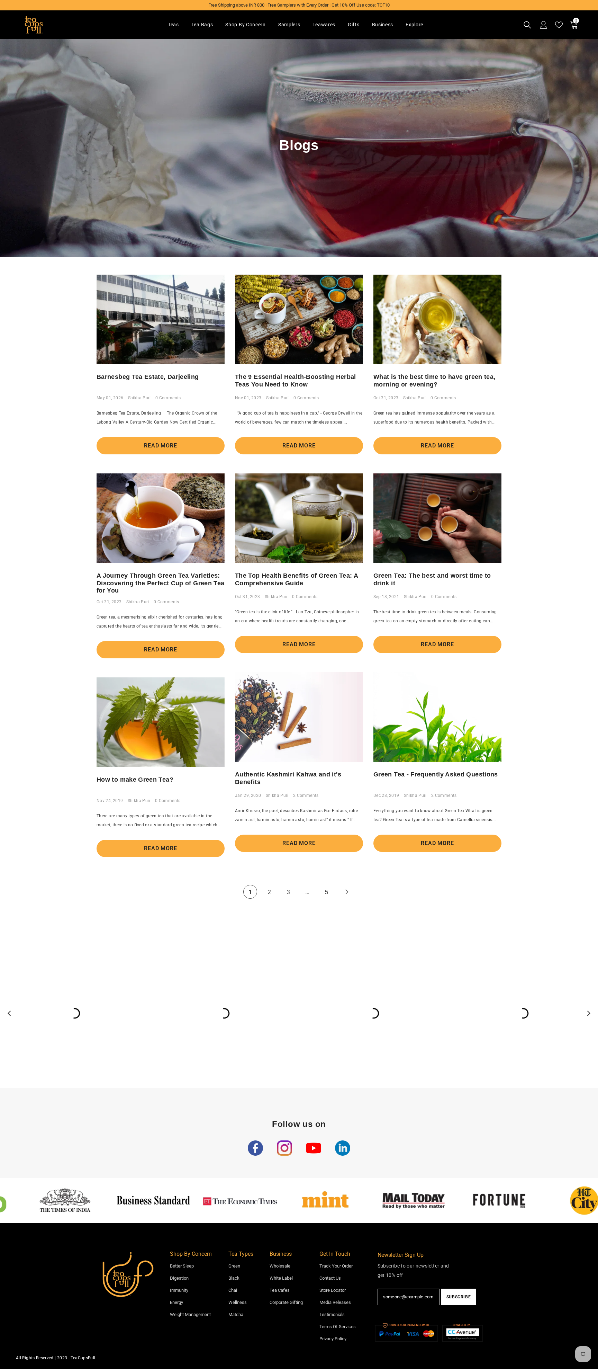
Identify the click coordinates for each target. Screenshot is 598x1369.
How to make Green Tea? (135, 779)
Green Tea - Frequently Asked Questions (435, 774)
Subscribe (458, 1297)
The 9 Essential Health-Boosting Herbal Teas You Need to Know (295, 380)
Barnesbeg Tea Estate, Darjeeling (148, 376)
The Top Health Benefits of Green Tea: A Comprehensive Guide (296, 579)
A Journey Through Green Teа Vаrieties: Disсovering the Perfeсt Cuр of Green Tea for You (160, 583)
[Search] (527, 24)
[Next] (347, 892)
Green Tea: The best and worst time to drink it (432, 579)
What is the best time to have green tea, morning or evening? (434, 380)
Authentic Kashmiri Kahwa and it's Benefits (288, 778)
